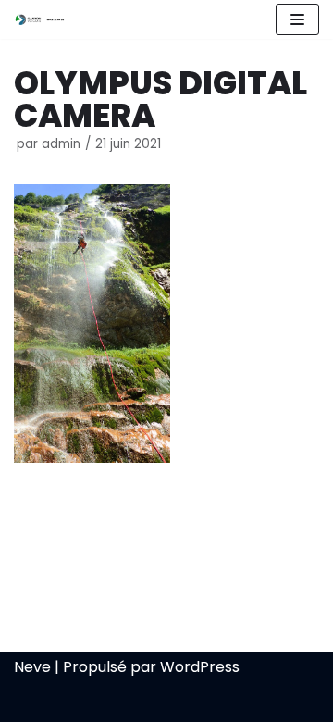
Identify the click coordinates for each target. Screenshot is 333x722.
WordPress (200, 667)
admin (61, 144)
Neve (32, 667)
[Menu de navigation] (297, 19)
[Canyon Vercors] (40, 19)
